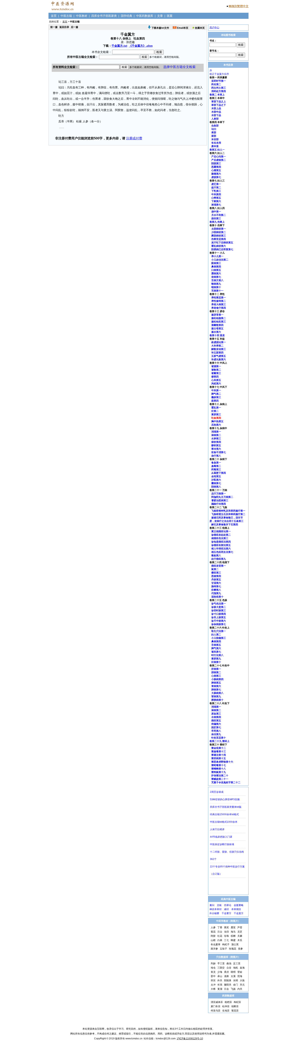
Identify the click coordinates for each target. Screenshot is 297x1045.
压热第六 (216, 424)
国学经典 (126, 15)
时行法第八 (217, 655)
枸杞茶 (237, 1002)
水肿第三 (216, 438)
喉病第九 (216, 283)
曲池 (228, 963)
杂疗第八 (216, 455)
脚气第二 (216, 393)
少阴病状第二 (218, 232)
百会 (226, 989)
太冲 (213, 984)
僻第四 (215, 376)
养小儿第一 (217, 256)
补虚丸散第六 (218, 359)
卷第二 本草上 (217, 94)
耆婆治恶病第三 (219, 500)
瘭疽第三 (216, 572)
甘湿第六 (216, 583)
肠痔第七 (216, 586)
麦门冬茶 (215, 1006)
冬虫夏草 (215, 944)
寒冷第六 (216, 448)
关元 (242, 984)
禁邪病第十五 (218, 758)
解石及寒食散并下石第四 (224, 524)
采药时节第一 (218, 80)
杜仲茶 (226, 1006)
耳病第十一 (217, 290)
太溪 (233, 976)
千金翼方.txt (119, 45)
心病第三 (216, 675)
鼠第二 (215, 569)
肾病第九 (216, 696)
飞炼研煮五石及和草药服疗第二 (228, 514)
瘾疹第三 (216, 397)
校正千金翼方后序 (219, 74)
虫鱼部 (215, 125)
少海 (219, 972)
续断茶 (235, 1006)
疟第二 (215, 411)
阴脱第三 (216, 163)
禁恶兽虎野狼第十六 (222, 761)
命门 (235, 984)
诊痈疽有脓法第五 (221, 545)
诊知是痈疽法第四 (221, 541)
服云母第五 (217, 328)
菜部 (213, 136)
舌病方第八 (217, 280)
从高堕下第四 (218, 473)
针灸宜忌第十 (218, 737)
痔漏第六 (216, 724)
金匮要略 (238, 905)
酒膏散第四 (217, 325)
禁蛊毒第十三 (218, 751)
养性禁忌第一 (218, 297)
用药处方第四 (218, 91)
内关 (239, 989)
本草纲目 (236, 909)
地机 (235, 967)
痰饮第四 (216, 442)
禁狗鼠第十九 (218, 772)
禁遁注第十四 (218, 755)
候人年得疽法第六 (221, 548)
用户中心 (214, 27)
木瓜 (239, 940)
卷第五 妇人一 (217, 149)
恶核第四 (216, 576)
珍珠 (226, 936)
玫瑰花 (232, 948)
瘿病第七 (216, 483)
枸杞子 (226, 944)
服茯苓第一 (217, 314)
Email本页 (182, 27)
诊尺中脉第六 (218, 620)
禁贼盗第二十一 (219, 779)
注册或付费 (134, 138)
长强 (219, 984)
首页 (54, 15)
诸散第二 (216, 369)
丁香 (219, 927)
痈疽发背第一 (218, 565)
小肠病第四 (217, 679)
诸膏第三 (216, 373)
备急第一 (216, 462)
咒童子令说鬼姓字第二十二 (225, 782)
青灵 (213, 972)
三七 (226, 940)
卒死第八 (216, 730)
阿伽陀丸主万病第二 (222, 497)
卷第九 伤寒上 (217, 221)
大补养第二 (217, 345)
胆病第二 (216, 672)
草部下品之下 (218, 105)
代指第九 (216, 593)
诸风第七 (216, 651)
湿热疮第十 (217, 596)
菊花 (213, 931)
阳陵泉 (227, 980)
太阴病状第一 (218, 228)
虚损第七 (216, 177)
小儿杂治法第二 (219, 259)
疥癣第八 (216, 589)
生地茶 (226, 1010)
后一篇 (74, 27)
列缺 (213, 963)
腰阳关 (227, 984)
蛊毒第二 (216, 466)
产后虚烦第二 (218, 160)
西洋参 (214, 948)
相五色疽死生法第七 (222, 552)
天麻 (239, 936)
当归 (226, 931)
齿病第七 (216, 277)
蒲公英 (235, 944)
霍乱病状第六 (218, 246)
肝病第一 (216, 669)
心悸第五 (216, 197)
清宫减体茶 (217, 1002)
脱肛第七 (216, 727)
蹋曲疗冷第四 (218, 503)
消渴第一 (216, 431)
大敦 (242, 980)
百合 (219, 931)
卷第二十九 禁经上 (220, 741)
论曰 (213, 129)
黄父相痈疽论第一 (221, 531)
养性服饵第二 (218, 301)
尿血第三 (216, 713)
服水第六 (216, 332)
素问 (212, 905)
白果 (219, 940)
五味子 (223, 948)
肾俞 (239, 972)
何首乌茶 (215, 1010)
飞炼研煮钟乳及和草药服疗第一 (228, 510)
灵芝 (239, 931)
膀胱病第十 (217, 699)
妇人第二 (216, 634)
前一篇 (54, 27)
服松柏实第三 (218, 321)
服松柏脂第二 (218, 318)
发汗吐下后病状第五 (222, 242)
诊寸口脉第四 (218, 614)
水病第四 (216, 717)
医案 (170, 15)
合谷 (228, 967)
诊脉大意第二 (218, 607)
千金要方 (226, 913)
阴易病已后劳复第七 (222, 249)
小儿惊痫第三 (218, 638)
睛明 (233, 972)
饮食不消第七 (218, 452)
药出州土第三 (218, 87)
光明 (235, 980)
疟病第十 (216, 662)
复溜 (219, 989)
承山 (219, 976)
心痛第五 (216, 170)
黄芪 (226, 927)
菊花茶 (235, 1010)
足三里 (236, 963)
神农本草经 (216, 909)
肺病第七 (216, 689)
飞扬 (233, 989)
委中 (213, 976)
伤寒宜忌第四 (218, 239)
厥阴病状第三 (218, 235)
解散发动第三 (218, 349)
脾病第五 (216, 682)
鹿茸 (233, 927)
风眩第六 (216, 383)
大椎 (213, 989)
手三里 (221, 963)
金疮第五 (216, 476)
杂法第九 (216, 734)
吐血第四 (216, 418)
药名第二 (216, 84)
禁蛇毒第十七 (218, 765)
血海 (242, 967)
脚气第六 (216, 648)
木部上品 (216, 108)
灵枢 (219, 905)
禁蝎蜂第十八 (218, 768)
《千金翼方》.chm (141, 45)
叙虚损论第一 (218, 342)
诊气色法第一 (218, 603)
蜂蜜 (233, 940)
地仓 (213, 967)
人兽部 (215, 118)
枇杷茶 (228, 1002)
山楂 (213, 940)
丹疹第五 (216, 579)
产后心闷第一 (218, 156)
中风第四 (216, 194)
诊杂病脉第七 (218, 624)
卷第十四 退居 (217, 335)
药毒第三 (216, 469)
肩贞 (226, 972)
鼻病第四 (216, 266)
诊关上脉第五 (218, 617)
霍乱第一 (216, 407)
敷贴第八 (216, 555)
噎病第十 (216, 287)
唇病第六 (216, 273)
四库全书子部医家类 (104, 15)
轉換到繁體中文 (239, 6)
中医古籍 (66, 15)
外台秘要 (214, 913)
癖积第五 (216, 445)
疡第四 (215, 400)
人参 (213, 927)
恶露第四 (216, 166)
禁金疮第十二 (218, 748)
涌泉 (226, 976)
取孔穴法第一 (218, 631)
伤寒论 (227, 905)
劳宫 (213, 980)
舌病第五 (216, 644)
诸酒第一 (216, 366)
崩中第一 (216, 211)
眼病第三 (216, 263)
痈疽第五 (216, 720)
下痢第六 (216, 201)
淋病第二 (216, 435)
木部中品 (216, 111)
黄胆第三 (216, 414)
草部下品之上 (218, 101)
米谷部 (215, 139)
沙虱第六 (216, 479)
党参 (240, 948)
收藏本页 (199, 27)
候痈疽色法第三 (219, 538)
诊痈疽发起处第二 (221, 534)
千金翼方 (238, 913)
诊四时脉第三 (218, 610)
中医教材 (81, 15)
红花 (219, 936)
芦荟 (239, 927)
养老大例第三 (218, 304)
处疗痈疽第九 (218, 558)
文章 (160, 15)
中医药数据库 (144, 15)
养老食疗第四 (218, 307)
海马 (233, 931)
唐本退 (215, 146)
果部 (213, 132)
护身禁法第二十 (219, 775)
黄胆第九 (216, 658)
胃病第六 (216, 686)
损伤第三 (216, 218)
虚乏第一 (216, 184)
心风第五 (216, 380)
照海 (239, 976)
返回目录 (64, 27)
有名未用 (216, 142)
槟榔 (233, 936)
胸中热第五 (217, 421)
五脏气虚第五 (218, 356)
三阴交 (221, 967)
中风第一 (216, 390)
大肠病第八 (217, 693)
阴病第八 (216, 486)
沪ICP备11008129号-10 (190, 1038)
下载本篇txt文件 (160, 27)
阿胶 (213, 936)
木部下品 (216, 115)
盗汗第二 (216, 187)
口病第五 (216, 270)
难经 (226, 909)
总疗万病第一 (218, 493)
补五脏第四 (217, 352)
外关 (219, 980)
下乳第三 (216, 191)
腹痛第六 (216, 173)
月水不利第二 (218, 215)
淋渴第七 (216, 204)
